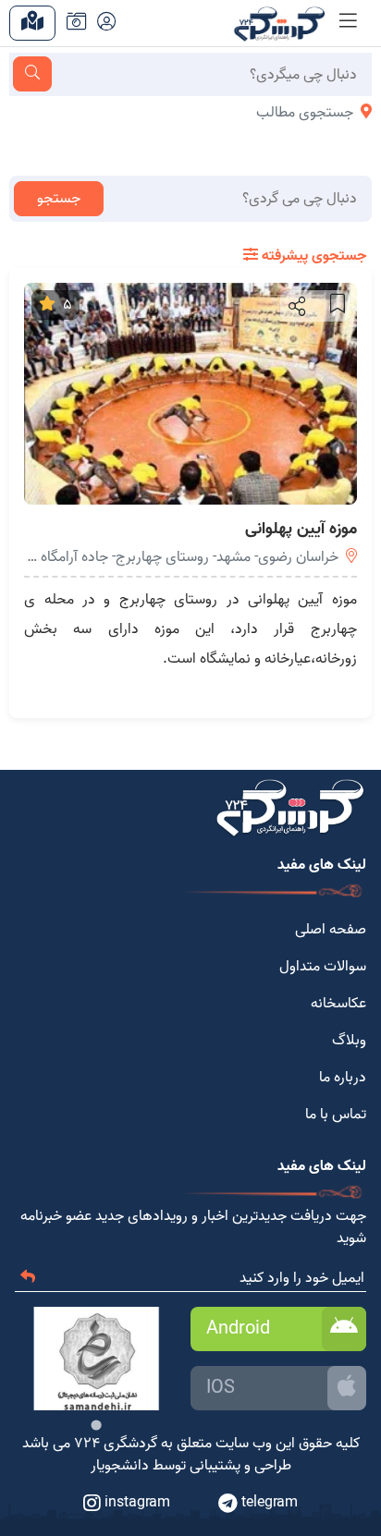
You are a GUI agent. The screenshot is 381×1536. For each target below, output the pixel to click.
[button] (295, 306)
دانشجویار (120, 1466)
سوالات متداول (322, 967)
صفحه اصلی (330, 930)
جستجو (58, 199)
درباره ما (342, 1078)
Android (238, 1329)
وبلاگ (349, 1041)
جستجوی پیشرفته (312, 256)
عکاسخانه (338, 1004)
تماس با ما (335, 1115)
